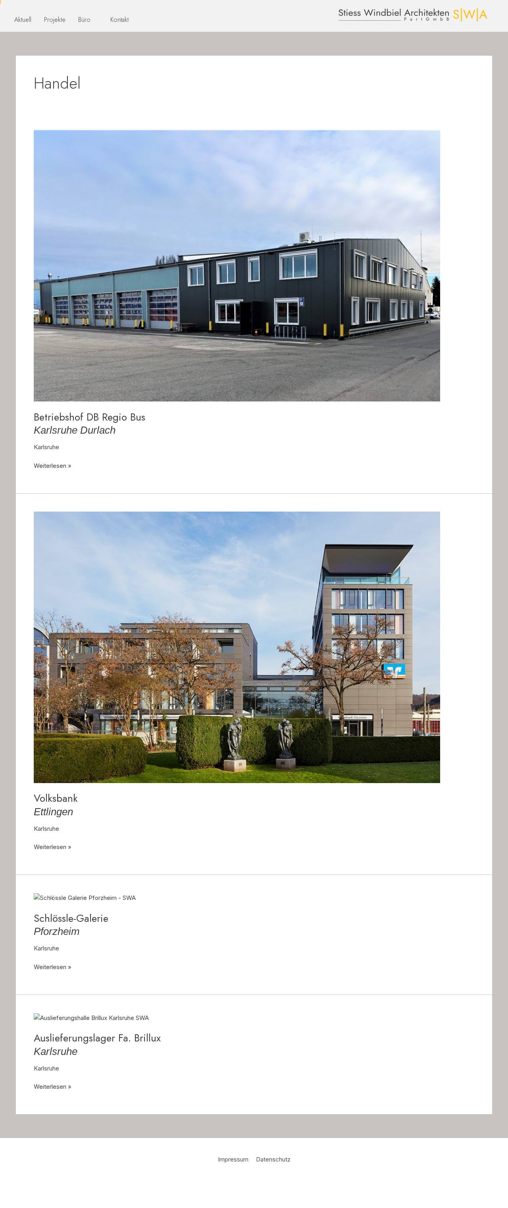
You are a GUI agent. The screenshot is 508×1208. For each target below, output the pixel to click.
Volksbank (56, 804)
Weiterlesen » (52, 465)
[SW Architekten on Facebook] (243, 1182)
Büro (84, 19)
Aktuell (22, 19)
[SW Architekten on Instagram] (264, 1182)
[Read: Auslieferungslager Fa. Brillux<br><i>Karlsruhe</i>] (91, 1017)
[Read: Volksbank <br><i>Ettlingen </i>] (237, 646)
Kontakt (119, 19)
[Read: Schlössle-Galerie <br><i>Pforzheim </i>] (85, 897)
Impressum (233, 1159)
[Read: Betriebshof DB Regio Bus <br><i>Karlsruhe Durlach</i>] (237, 265)
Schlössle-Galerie (71, 924)
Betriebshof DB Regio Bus (89, 422)
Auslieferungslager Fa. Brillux (97, 1043)
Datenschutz (273, 1159)
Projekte (54, 19)
